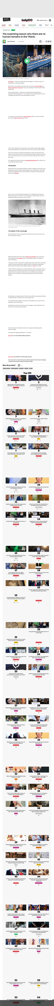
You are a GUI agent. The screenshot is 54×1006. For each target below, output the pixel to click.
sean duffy (39, 727)
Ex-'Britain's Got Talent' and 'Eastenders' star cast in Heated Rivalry (39, 657)
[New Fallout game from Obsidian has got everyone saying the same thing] (16, 855)
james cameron (6, 368)
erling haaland (16, 847)
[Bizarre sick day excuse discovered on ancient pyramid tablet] (38, 993)
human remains (14, 368)
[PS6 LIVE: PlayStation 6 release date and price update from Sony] (16, 480)
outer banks (16, 985)
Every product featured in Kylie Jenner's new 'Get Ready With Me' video (16, 811)
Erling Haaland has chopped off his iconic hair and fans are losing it (16, 845)
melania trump (16, 507)
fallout (16, 864)
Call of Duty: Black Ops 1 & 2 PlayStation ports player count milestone (38, 932)
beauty (16, 813)
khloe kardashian (39, 883)
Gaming (17, 25)
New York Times (18, 118)
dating (38, 951)
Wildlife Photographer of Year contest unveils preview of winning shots (16, 640)
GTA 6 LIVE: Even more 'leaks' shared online (38, 419)
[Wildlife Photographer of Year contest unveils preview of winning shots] (16, 629)
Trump (23, 25)
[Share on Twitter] (48, 41)
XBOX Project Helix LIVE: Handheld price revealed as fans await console (38, 505)
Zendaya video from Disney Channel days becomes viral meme (39, 862)
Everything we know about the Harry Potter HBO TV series (16, 725)
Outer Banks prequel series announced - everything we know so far (16, 983)
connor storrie (38, 490)
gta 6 (39, 421)
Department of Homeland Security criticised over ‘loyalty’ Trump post (16, 385)
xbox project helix (39, 507)
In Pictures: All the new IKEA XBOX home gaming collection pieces (15, 556)
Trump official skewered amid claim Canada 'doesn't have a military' (39, 725)
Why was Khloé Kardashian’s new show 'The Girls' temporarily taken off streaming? (38, 880)
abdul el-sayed (38, 524)
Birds (16, 600)
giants (16, 934)
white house (16, 883)
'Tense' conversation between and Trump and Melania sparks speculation (39, 590)
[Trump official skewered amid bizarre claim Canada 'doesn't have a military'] (38, 718)
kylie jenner (16, 917)
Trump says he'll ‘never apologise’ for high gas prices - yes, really (39, 777)
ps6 (16, 490)
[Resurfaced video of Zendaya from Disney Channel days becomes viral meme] (38, 855)
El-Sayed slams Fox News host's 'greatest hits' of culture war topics (16, 949)
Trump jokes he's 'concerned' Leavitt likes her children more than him (16, 436)
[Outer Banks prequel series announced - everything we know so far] (16, 976)
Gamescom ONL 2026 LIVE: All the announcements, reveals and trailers (39, 385)
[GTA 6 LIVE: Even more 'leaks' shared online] (38, 412)
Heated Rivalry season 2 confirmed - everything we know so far (39, 794)
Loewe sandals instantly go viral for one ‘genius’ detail (39, 573)
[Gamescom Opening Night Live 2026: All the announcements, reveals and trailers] (16, 667)
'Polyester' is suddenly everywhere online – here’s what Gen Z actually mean (38, 983)
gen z (39, 985)
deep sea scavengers (31, 256)
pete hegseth (16, 575)
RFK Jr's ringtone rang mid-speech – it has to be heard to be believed (38, 436)
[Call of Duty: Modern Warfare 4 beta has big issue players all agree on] (38, 804)
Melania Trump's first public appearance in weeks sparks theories (16, 505)
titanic (13, 30)
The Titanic (11, 81)
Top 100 (4, 25)
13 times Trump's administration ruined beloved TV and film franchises (16, 879)
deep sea (21, 368)
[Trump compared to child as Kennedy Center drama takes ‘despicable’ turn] (16, 650)
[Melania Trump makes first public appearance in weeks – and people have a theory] (16, 497)
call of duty (39, 934)
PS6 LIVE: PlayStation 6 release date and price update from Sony (16, 487)
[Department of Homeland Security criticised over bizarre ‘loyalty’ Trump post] (16, 378)
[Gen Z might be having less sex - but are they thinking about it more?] (38, 942)
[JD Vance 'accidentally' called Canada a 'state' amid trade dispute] (38, 549)
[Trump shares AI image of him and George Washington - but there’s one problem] (16, 786)
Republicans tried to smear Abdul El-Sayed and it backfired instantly (39, 522)
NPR (34, 266)
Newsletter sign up (43, 20)
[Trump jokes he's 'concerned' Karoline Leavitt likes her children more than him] (16, 429)
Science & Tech (32, 25)
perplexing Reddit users (31, 160)
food (16, 779)
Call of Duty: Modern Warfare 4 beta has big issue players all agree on (39, 811)
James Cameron (27, 116)
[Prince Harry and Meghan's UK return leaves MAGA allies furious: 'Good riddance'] (38, 838)
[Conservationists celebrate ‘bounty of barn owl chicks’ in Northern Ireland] (16, 587)
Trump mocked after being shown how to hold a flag (16, 522)
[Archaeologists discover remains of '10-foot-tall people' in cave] (16, 924)
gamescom (39, 387)
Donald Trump (16, 659)
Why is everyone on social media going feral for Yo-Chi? (16, 777)
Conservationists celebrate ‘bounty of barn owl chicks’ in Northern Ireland (16, 598)
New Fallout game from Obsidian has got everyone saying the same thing (16, 862)
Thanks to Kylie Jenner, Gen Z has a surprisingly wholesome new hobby (16, 915)
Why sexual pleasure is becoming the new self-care (39, 949)
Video (40, 25)
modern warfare (39, 813)
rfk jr (39, 438)
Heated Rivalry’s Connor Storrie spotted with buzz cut (38, 487)
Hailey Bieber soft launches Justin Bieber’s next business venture (16, 419)
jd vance (38, 558)
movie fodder (38, 86)
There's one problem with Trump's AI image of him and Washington (16, 794)
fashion (16, 421)
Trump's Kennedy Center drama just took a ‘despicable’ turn (16, 657)
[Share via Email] (50, 41)
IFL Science (20, 258)
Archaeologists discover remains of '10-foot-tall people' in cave (16, 932)
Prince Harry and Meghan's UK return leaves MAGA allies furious (39, 845)
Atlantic (17, 173)
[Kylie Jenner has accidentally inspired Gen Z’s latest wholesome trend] (16, 907)
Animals (16, 642)
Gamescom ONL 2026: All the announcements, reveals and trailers (16, 674)
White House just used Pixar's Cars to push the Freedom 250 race (16, 742)
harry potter (16, 727)
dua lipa (38, 917)
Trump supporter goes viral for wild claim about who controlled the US (16, 453)
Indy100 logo (27, 20)
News (10, 25)
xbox (16, 558)
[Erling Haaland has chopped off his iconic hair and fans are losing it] (16, 838)
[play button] (27, 61)
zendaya (38, 864)
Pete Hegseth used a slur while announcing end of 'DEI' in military (39, 453)
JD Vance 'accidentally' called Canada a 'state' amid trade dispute (39, 556)
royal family (38, 847)
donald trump (16, 387)
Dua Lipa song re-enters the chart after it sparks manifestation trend (38, 915)
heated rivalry (38, 659)
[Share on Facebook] (46, 41)
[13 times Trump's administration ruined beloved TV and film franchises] (16, 872)
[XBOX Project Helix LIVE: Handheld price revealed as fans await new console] (38, 497)
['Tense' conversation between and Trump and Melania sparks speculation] (38, 583)
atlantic (26, 368)
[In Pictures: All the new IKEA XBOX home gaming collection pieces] (16, 549)
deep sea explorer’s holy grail (15, 87)
